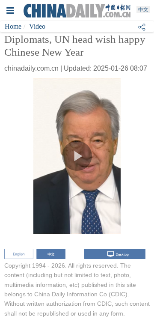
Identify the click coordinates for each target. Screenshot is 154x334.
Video (37, 26)
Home (13, 26)
